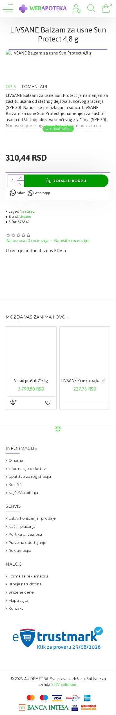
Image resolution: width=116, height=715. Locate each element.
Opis (11, 86)
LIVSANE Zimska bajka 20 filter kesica (85, 380)
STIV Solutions (64, 684)
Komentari (34, 86)
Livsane (25, 216)
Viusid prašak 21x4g (31, 380)
